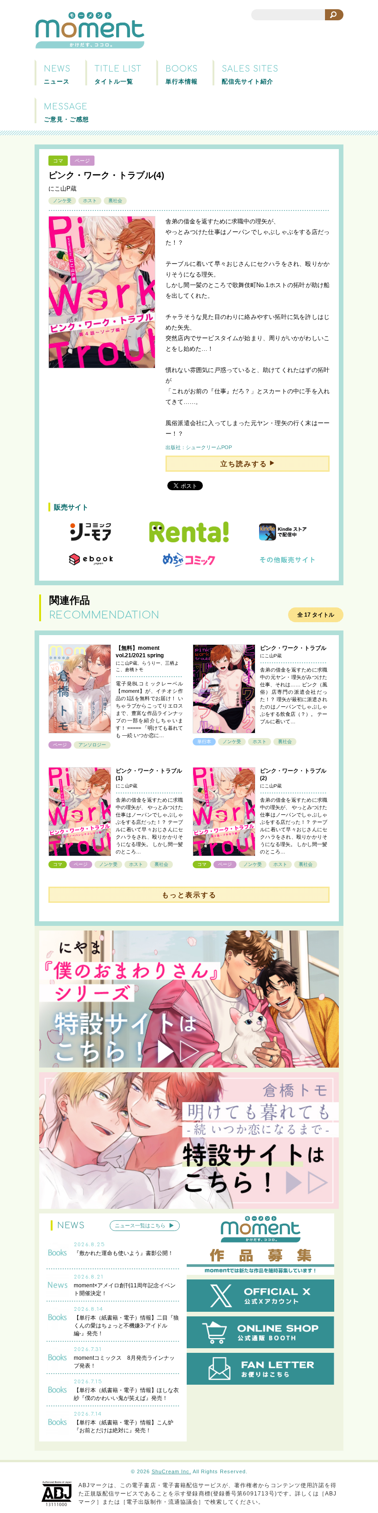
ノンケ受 (62, 200)
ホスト (90, 200)
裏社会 (115, 200)
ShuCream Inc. (171, 1471)
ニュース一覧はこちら (140, 1226)
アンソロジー (92, 744)
